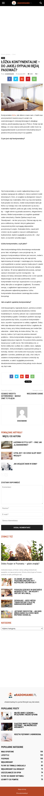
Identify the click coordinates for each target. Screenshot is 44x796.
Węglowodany (7, 762)
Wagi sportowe (7, 752)
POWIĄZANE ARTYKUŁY (11, 432)
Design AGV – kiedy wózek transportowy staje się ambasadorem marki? (25, 602)
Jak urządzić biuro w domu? (25, 464)
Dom (3, 58)
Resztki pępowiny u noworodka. (27, 734)
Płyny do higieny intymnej (12, 776)
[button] (41, 3)
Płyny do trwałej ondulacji (13, 766)
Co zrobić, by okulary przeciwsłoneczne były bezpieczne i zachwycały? (25, 581)
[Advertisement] (22, 29)
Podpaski (5, 759)
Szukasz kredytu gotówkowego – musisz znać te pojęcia (11, 396)
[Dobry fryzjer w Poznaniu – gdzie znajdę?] (22, 551)
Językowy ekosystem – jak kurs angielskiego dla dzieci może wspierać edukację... (28, 613)
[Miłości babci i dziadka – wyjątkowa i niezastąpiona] (6, 716)
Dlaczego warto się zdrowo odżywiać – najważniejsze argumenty (26, 725)
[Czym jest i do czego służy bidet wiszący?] (6, 456)
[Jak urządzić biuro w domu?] (6, 466)
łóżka (14, 115)
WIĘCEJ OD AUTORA (11, 436)
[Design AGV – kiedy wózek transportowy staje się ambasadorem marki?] (6, 603)
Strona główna (5, 54)
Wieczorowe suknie (35, 394)
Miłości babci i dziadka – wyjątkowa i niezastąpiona (25, 714)
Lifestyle (5, 755)
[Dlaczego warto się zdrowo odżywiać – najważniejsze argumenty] (6, 727)
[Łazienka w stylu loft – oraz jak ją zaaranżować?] (6, 445)
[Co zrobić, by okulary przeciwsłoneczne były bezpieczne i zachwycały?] (6, 582)
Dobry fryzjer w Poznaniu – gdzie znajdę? (20, 563)
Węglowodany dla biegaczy (12, 769)
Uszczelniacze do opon (11, 773)
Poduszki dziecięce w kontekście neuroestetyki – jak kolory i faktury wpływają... (28, 591)
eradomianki (9, 74)
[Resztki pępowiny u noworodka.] (6, 737)
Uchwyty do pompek (9, 779)
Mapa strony (22, 789)
